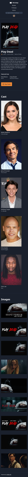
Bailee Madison (5, 132)
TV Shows (14, 8)
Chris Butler (4, 248)
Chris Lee (3, 286)
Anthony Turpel (5, 209)
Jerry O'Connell (5, 171)
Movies (14, 5)
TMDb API (9, 474)
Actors (14, 10)
